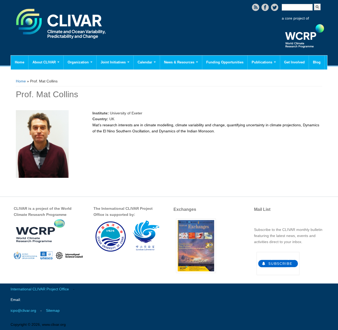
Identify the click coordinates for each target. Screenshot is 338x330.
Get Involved (294, 62)
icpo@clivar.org (23, 310)
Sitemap (53, 310)
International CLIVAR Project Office (40, 289)
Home (19, 62)
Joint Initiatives (114, 62)
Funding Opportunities (224, 62)
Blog (317, 62)
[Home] (61, 42)
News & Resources (179, 62)
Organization (79, 62)
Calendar (145, 62)
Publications (262, 62)
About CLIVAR (44, 62)
